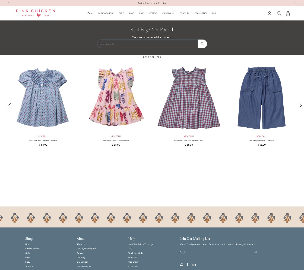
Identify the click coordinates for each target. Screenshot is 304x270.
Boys (27, 257)
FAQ (130, 248)
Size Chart (133, 261)
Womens (29, 266)
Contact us (133, 266)
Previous (10, 105)
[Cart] (288, 13)
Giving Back (82, 261)
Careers (80, 253)
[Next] (295, 3)
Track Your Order (136, 253)
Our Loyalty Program (86, 248)
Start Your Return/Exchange (140, 244)
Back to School (32, 248)
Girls (27, 253)
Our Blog (81, 257)
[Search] (202, 44)
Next (300, 105)
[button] (90, 13)
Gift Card (132, 257)
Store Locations (84, 266)
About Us (81, 244)
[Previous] (8, 3)
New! (27, 244)
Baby (27, 261)
